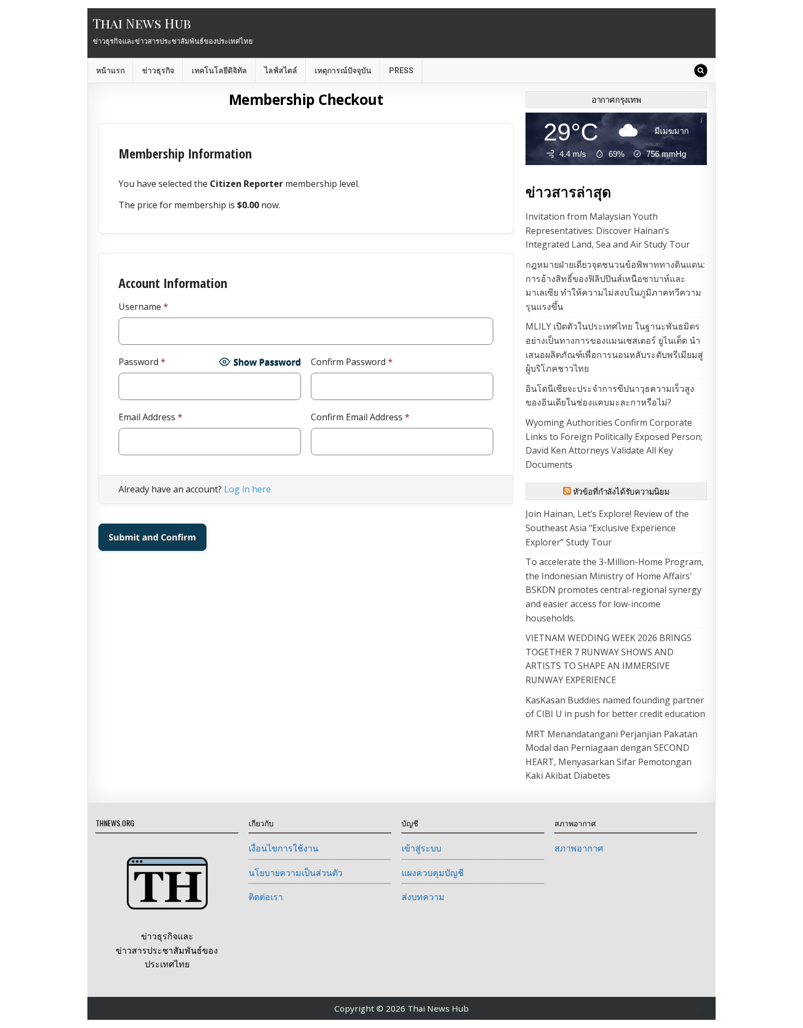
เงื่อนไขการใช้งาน (283, 848)
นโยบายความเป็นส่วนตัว (296, 873)
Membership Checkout (306, 99)
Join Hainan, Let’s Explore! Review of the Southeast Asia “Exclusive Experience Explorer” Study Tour (607, 528)
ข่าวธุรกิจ (158, 70)
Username (143, 307)
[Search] (700, 70)
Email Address (150, 417)
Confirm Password (352, 362)
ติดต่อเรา (266, 897)
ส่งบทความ (423, 897)
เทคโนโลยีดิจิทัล (219, 70)
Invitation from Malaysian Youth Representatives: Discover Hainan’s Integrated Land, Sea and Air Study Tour (608, 230)
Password (142, 362)
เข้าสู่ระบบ (421, 848)
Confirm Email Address (360, 417)
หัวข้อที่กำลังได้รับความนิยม (621, 491)
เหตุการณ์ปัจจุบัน (343, 70)
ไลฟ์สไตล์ (280, 70)
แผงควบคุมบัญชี (433, 873)
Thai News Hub (142, 23)
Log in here (247, 489)
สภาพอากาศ (578, 848)
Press (401, 70)
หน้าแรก (110, 70)
